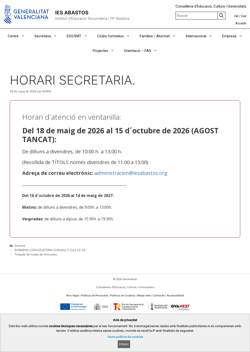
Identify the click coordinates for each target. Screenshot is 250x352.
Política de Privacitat (94, 295)
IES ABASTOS (71, 13)
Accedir (240, 23)
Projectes (100, 51)
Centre (13, 36)
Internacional (196, 36)
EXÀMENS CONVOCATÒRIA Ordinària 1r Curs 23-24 (49, 250)
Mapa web (143, 295)
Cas (243, 16)
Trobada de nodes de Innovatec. (36, 254)
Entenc (124, 344)
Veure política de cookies (125, 337)
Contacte (159, 295)
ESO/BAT (74, 36)
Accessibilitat (175, 295)
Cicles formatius (110, 36)
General (19, 245)
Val (236, 16)
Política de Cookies (122, 295)
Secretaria (42, 36)
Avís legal (72, 295)
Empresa (229, 36)
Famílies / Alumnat (155, 36)
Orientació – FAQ (137, 51)
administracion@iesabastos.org (130, 173)
